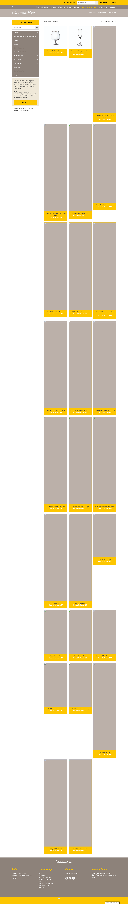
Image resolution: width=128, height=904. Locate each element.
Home (90, 13)
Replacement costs (45, 879)
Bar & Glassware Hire (99, 13)
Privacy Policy (43, 881)
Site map (41, 887)
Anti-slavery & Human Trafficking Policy (46, 884)
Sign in (114, 2)
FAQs (40, 873)
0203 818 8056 (69, 2)
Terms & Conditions (45, 877)
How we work (43, 875)
